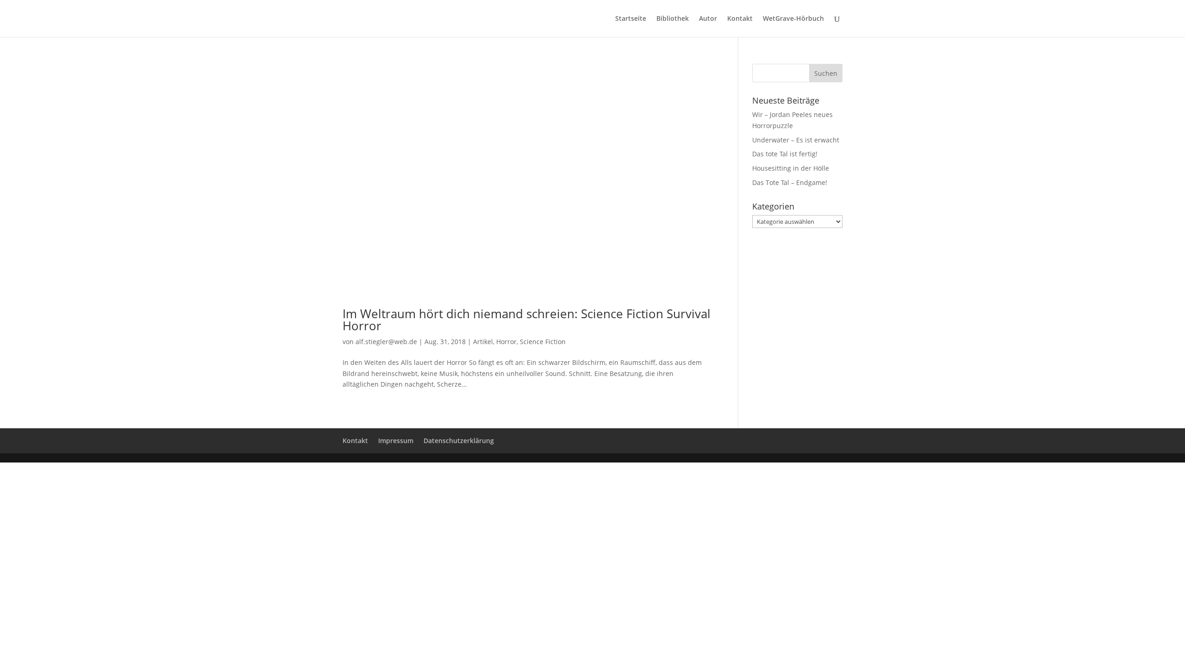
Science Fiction (543, 341)
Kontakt (740, 19)
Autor (708, 19)
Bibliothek (672, 19)
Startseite (630, 19)
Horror (506, 341)
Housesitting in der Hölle (790, 168)
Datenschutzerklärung (459, 440)
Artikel (483, 341)
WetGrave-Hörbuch (793, 19)
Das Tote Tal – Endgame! (789, 182)
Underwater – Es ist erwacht (795, 140)
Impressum (395, 440)
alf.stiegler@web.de (386, 341)
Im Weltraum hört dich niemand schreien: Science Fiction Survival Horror (527, 319)
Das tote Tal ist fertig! (784, 153)
